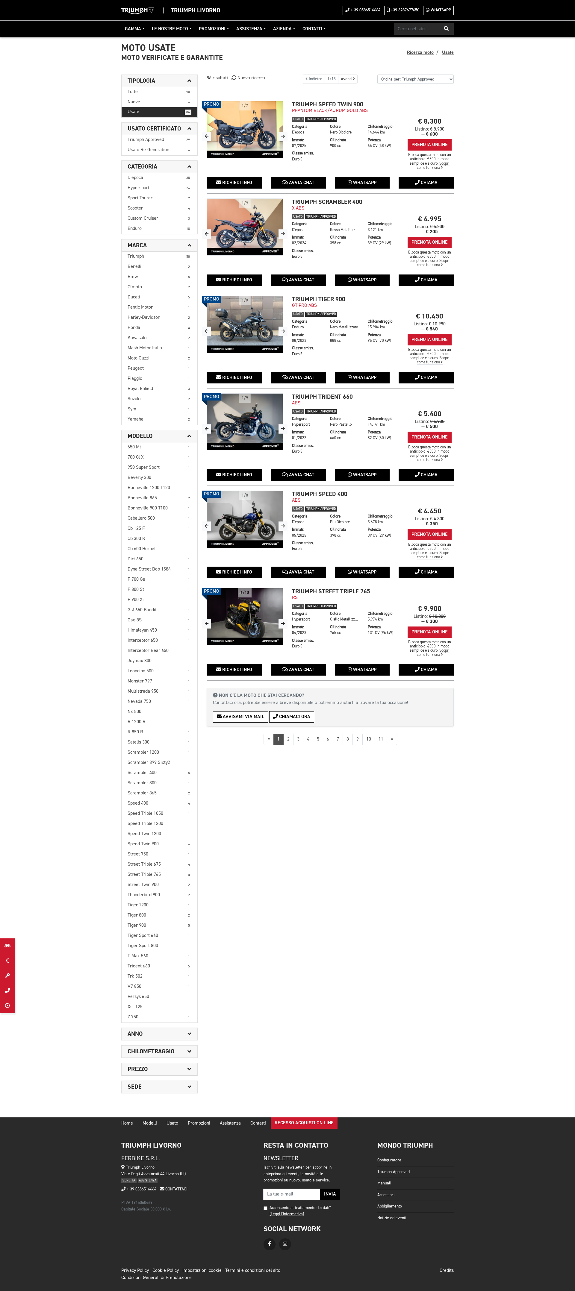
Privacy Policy (135, 1270)
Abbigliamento (389, 1206)
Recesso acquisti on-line (304, 1123)
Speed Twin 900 (159, 844)
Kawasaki (159, 338)
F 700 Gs (159, 579)
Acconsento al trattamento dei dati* (300, 1208)
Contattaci (175, 1189)
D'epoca (159, 177)
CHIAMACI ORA (294, 716)
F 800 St (159, 589)
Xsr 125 (159, 1007)
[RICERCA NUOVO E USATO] (7, 945)
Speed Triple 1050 (159, 813)
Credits (447, 1270)
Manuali (384, 1183)
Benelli (159, 266)
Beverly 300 (159, 477)
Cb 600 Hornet (159, 549)
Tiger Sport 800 (159, 945)
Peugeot (159, 368)
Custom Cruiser (159, 218)
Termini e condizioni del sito (252, 1270)
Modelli (150, 1123)
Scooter (159, 208)
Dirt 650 (159, 559)
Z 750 (159, 1017)
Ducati (159, 297)
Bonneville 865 (159, 498)
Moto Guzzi (159, 358)
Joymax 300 (159, 661)
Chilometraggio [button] (151, 1051)
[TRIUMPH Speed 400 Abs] (245, 519)
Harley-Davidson (159, 317)
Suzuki (159, 399)
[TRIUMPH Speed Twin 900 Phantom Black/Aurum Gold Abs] (245, 129)
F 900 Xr (159, 599)
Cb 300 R (159, 538)
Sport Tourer (159, 198)
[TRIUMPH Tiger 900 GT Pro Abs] (245, 324)
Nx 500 (159, 711)
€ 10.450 (429, 316)
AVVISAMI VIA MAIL (243, 716)
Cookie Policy (165, 1270)
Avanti (347, 79)
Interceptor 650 (159, 640)
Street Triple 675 (159, 864)
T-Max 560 (159, 956)
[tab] (159, 81)
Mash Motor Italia (159, 348)
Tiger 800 (159, 915)
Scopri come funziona (433, 166)
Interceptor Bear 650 (159, 650)
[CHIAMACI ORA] (7, 990)
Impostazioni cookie (202, 1270)
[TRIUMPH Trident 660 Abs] (245, 422)
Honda (159, 327)
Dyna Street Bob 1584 (159, 569)
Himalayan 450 (159, 630)
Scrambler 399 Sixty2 (159, 762)
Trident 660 (159, 966)
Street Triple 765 (159, 874)
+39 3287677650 (404, 10)
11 (381, 739)
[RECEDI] (7, 1005)
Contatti (312, 29)
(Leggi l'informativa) (287, 1214)
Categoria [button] (142, 166)
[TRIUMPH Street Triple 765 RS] (245, 616)
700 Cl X (159, 457)
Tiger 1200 (159, 905)
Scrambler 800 (159, 783)
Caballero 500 (159, 518)
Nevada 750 (159, 701)
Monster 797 (159, 681)
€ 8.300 (429, 121)
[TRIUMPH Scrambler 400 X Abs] (245, 227)
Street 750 (159, 854)
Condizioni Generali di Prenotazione (156, 1277)
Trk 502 (159, 976)
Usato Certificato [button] (154, 128)
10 (368, 739)
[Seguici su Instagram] (285, 1244)
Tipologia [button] (141, 80)
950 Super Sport (159, 467)
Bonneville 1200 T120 (159, 488)
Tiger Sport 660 (159, 935)
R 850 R (159, 732)
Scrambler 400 (159, 772)
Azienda (282, 29)
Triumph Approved (159, 139)
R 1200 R (159, 722)
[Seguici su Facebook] (270, 1244)
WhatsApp (440, 10)
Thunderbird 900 (159, 895)
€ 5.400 (429, 413)
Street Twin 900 (159, 884)
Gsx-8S (159, 620)
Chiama (429, 182)
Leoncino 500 (159, 671)
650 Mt (159, 447)
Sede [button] (135, 1086)
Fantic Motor (159, 307)
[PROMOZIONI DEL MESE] (7, 960)
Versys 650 (159, 996)
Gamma (133, 29)
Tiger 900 (159, 925)
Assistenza (249, 29)
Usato (172, 1123)
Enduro (159, 228)
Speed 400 (159, 803)
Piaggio (159, 378)
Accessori (385, 1195)
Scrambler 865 (159, 793)
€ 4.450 (429, 511)
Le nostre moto (170, 29)
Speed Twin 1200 (159, 834)
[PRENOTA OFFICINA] (7, 975)
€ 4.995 (429, 219)
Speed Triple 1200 (159, 823)
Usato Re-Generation (159, 150)
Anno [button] (135, 1033)
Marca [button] (137, 245)
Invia (330, 1194)
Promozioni (212, 29)
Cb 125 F (159, 528)
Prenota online (429, 144)
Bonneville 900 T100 (159, 508)
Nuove (159, 102)
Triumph (159, 256)
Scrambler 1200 (159, 752)
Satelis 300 (159, 742)
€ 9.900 (429, 608)
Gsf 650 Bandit (159, 610)
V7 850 (159, 986)
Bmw (159, 276)
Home (127, 1123)
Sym (159, 409)
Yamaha (159, 419)
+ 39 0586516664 (364, 10)
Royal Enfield (159, 388)
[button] (446, 29)
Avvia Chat (301, 182)
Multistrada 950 (159, 691)
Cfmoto (159, 287)
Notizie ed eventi (391, 1218)
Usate (159, 112)
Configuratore (389, 1160)
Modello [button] (140, 436)
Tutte (159, 91)
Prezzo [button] (138, 1069)
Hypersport (159, 188)
